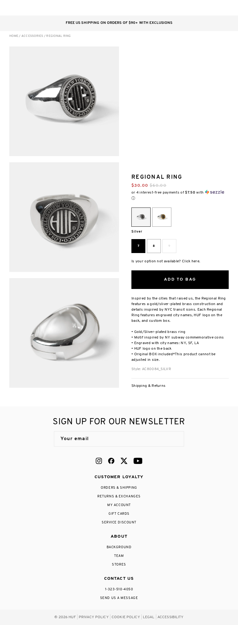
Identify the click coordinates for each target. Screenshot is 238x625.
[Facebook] (111, 461)
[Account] (200, 8)
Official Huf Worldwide (23, 7)
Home (13, 36)
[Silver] (141, 217)
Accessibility (170, 617)
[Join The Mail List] (173, 438)
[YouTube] (137, 461)
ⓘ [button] (133, 198)
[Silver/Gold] (161, 217)
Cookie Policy (126, 617)
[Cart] (212, 8)
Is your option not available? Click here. (165, 261)
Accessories (32, 36)
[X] (123, 461)
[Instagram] (99, 461)
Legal (149, 617)
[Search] (188, 8)
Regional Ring (58, 36)
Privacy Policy (94, 617)
